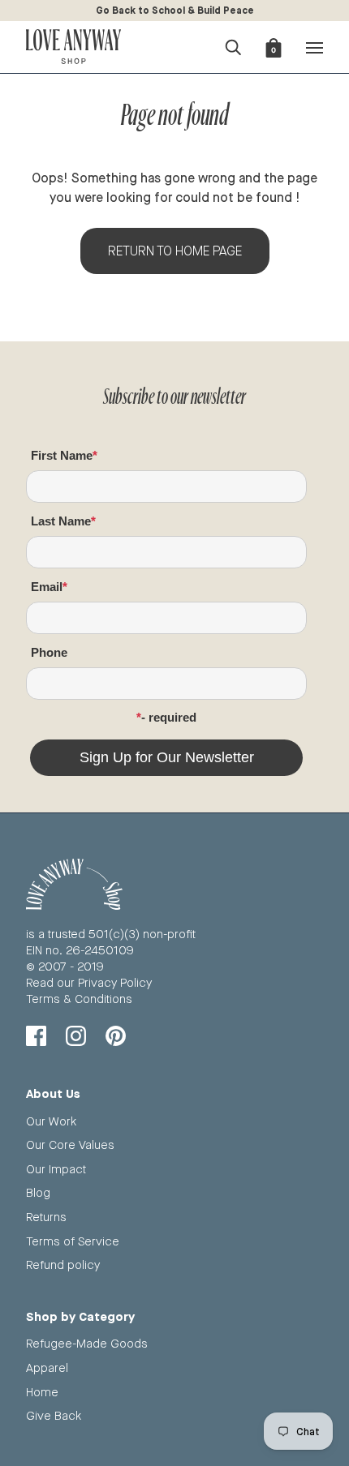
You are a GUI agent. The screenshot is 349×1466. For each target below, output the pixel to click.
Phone (49, 652)
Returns (46, 1216)
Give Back (53, 1415)
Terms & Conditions (79, 998)
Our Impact (56, 1169)
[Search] (233, 45)
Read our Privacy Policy (89, 982)
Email (46, 587)
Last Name (61, 521)
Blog (38, 1192)
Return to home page (175, 250)
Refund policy (63, 1264)
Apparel (47, 1367)
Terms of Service (72, 1241)
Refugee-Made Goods (87, 1343)
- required (168, 717)
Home (42, 1392)
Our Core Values (70, 1144)
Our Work (51, 1121)
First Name (62, 455)
